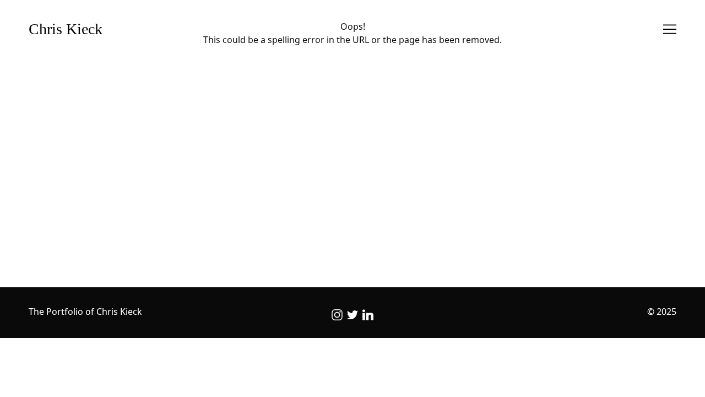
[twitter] (352, 314)
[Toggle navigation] (669, 29)
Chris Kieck (65, 28)
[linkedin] (367, 314)
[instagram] (337, 314)
